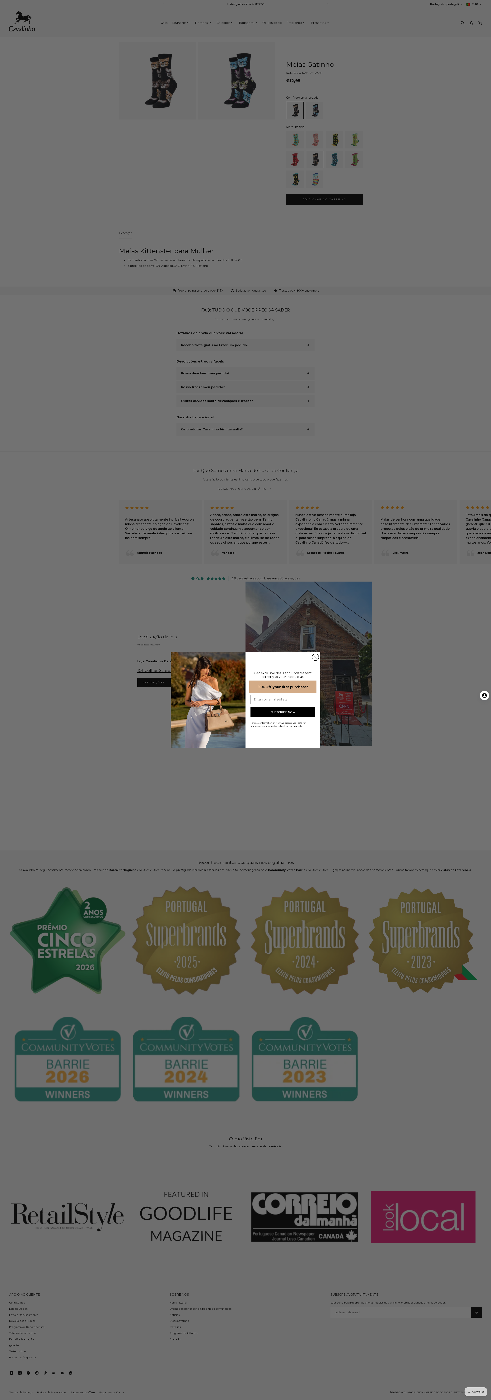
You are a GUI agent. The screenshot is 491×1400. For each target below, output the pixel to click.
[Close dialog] (315, 657)
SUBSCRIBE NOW (283, 712)
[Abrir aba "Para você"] (484, 695)
